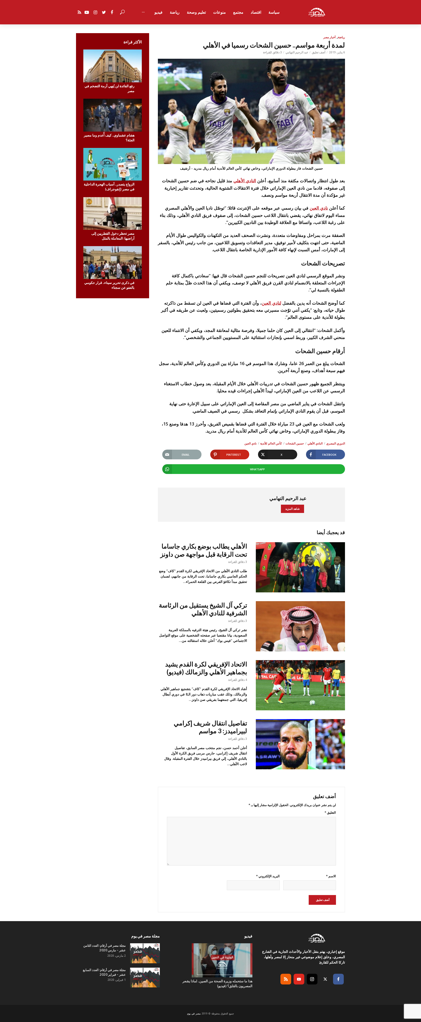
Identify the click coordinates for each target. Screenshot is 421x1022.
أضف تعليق (318, 52)
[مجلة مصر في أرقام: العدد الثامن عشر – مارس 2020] (145, 953)
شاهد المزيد (292, 509)
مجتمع (238, 12)
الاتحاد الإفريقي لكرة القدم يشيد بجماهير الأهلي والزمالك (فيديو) (206, 668)
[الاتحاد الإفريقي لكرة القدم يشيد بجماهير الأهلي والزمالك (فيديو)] (300, 685)
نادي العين (319, 208)
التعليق (330, 812)
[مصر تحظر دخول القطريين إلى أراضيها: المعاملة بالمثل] (112, 213)
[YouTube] (299, 979)
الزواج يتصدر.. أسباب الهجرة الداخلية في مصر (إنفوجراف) (109, 186)
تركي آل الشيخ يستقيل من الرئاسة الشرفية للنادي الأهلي (203, 609)
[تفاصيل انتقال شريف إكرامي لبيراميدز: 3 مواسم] (300, 744)
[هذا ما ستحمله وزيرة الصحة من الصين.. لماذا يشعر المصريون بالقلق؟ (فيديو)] (210, 960)
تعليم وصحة (196, 12)
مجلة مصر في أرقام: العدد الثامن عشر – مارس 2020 (104, 948)
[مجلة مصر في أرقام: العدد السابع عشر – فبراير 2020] (145, 977)
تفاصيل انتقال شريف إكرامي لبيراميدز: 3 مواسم (210, 727)
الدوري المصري (335, 443)
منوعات (219, 12)
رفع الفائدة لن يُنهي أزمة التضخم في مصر (109, 88)
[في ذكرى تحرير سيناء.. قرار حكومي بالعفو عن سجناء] (112, 262)
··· (143, 12)
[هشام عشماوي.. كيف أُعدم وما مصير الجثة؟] (112, 115)
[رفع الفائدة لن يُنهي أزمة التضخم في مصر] (112, 65)
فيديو (158, 12)
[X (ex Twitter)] (325, 979)
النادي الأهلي (244, 180)
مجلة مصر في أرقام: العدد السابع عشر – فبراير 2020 (104, 972)
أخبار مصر (329, 37)
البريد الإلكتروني (267, 876)
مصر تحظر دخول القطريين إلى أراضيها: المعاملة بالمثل (112, 235)
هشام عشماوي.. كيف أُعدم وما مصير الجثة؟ (109, 137)
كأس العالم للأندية (271, 443)
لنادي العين (271, 303)
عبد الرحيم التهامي (297, 52)
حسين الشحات (295, 443)
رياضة (175, 12)
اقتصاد (256, 12)
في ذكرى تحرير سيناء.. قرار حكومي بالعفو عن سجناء (109, 284)
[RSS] (285, 979)
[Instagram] (312, 979)
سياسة (273, 12)
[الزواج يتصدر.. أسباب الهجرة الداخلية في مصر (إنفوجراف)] (112, 164)
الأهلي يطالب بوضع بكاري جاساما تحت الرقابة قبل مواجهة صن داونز (203, 550)
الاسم (331, 876)
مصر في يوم (194, 1013)
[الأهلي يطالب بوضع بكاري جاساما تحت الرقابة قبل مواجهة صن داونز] (300, 567)
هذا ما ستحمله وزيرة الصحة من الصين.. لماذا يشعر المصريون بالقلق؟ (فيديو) (217, 983)
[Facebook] (338, 979)
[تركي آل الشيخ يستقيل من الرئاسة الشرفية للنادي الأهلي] (300, 626)
